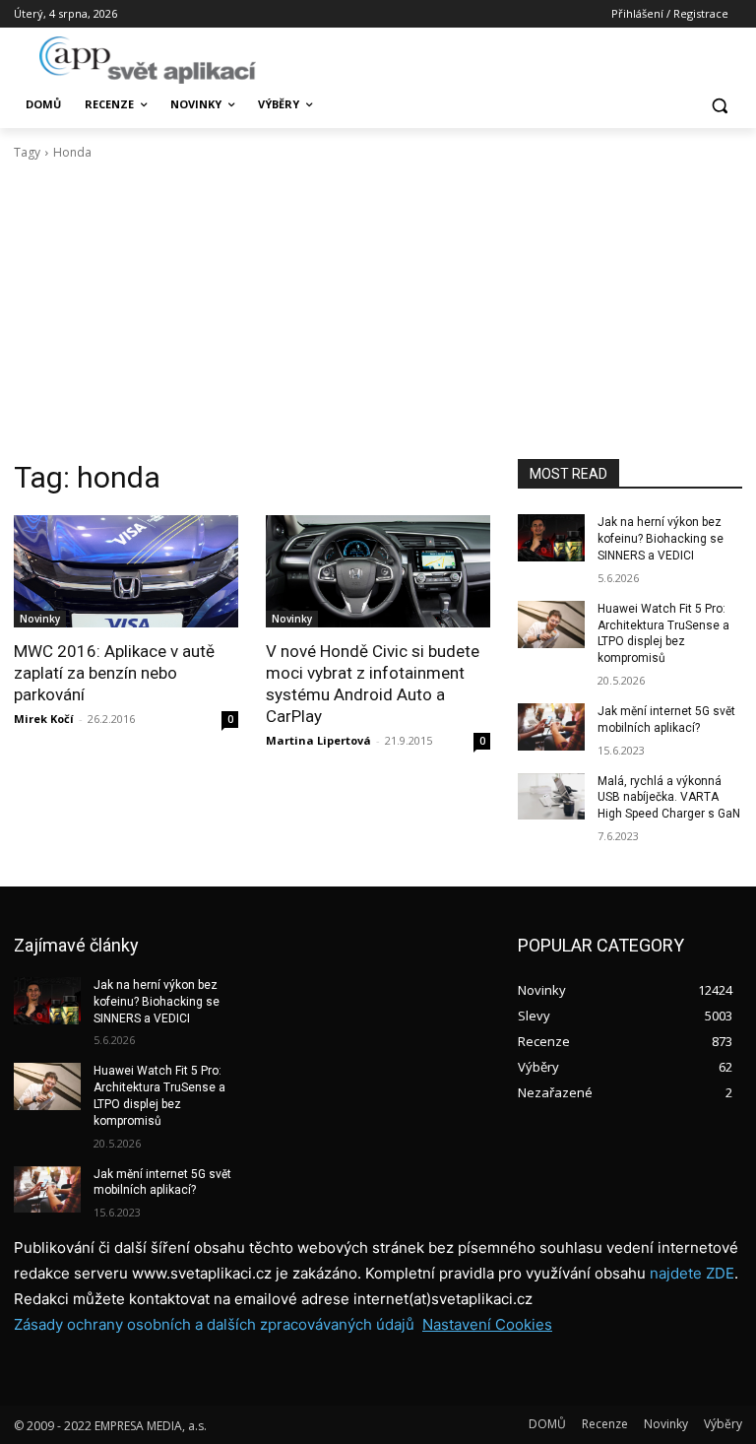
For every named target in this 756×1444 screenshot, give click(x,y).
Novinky (40, 618)
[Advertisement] (378, 310)
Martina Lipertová (318, 740)
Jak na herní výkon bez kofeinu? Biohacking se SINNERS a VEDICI (661, 538)
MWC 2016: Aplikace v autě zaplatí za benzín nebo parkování (114, 672)
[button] (719, 105)
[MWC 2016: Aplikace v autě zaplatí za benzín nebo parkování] (126, 571)
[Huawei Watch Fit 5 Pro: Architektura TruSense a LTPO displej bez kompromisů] (551, 624)
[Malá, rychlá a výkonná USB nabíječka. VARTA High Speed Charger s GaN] (551, 796)
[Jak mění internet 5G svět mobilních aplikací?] (551, 727)
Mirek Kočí (44, 718)
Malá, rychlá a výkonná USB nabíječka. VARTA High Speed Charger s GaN (669, 797)
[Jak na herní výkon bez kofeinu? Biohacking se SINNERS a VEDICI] (551, 537)
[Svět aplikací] (148, 60)
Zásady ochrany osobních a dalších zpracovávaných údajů (214, 1324)
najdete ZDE (692, 1273)
